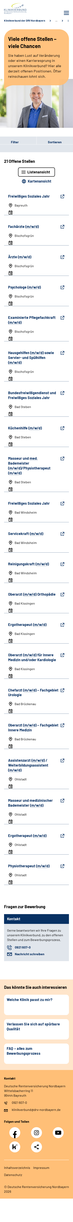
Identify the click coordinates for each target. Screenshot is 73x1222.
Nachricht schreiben (29, 954)
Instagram (37, 1130)
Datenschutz (13, 1175)
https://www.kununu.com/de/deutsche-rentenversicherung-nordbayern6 (16, 1148)
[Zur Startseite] (19, 8)
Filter (9, 142)
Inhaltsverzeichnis (17, 1167)
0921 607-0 (23, 947)
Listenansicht (38, 172)
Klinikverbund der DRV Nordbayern (24, 20)
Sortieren (55, 142)
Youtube (58, 1130)
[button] (18, 142)
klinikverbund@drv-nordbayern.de (36, 1110)
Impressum (41, 1167)
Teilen (36, 1146)
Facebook (16, 1130)
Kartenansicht (39, 181)
